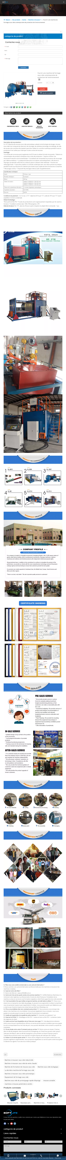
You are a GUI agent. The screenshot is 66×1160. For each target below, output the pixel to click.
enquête (42, 89)
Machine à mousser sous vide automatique (19, 1074)
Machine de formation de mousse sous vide (20, 1067)
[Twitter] (8, 1123)
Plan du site (58, 1158)
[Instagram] (15, 1123)
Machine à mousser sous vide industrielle (19, 1060)
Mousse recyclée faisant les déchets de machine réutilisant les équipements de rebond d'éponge (13, 1103)
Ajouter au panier (47, 93)
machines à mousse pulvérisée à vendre (18, 1084)
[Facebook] (5, 1123)
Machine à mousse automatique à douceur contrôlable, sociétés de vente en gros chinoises (39, 1103)
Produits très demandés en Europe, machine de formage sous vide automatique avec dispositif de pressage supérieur (53, 1103)
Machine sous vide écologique (48, 1067)
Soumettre (23, 67)
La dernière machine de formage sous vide (19, 1070)
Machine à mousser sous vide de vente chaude (21, 1063)
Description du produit (13, 113)
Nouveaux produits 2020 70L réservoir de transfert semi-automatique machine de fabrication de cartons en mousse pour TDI (26, 1103)
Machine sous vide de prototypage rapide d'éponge (22, 1080)
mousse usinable (49, 1080)
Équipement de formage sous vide (16, 1077)
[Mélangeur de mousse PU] (10, 1113)
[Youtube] (11, 1123)
